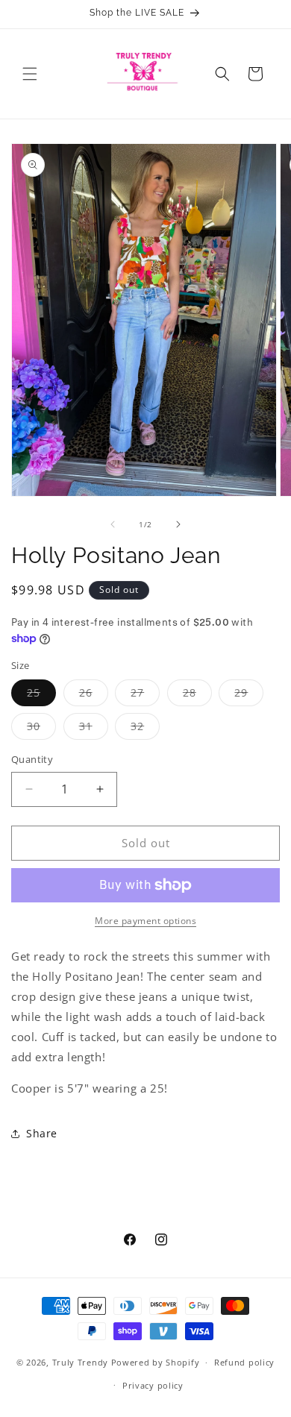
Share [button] (41, 1133)
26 (93, 695)
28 (197, 695)
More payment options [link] (145, 920)
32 (145, 729)
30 (41, 729)
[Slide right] (178, 524)
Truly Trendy (80, 1362)
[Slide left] (112, 524)
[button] (29, 73)
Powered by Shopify (155, 1362)
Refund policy (244, 1362)
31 (93, 729)
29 (248, 695)
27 (145, 695)
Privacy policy (153, 1385)
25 (41, 695)
